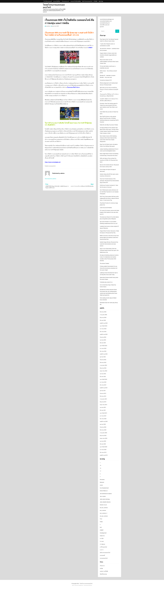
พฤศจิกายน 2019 (103, 455)
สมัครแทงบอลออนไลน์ (105, 552)
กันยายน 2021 (103, 393)
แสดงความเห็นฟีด (104, 571)
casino (101, 485)
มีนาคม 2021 (103, 410)
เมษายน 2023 (103, 340)
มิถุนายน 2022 (103, 368)
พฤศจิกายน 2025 (103, 323)
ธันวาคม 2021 (103, 385)
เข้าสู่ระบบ (102, 565)
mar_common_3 (103, 513)
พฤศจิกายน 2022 (103, 354)
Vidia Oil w (102, 535)
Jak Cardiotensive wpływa (106, 493)
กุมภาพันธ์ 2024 (103, 326)
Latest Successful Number (106, 207)
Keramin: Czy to (103, 504)
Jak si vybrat (103, 496)
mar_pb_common (104, 516)
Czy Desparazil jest (104, 488)
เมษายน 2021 (103, 407)
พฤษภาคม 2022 (103, 371)
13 (100, 468)
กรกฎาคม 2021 (103, 399)
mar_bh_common (104, 507)
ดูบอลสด (102, 26)
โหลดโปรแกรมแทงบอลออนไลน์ (54, 6)
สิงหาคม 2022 (103, 362)
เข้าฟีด (101, 568)
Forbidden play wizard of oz (106, 282)
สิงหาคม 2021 (103, 396)
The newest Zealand (104, 263)
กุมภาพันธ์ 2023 (103, 345)
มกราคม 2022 (103, 382)
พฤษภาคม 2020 (103, 438)
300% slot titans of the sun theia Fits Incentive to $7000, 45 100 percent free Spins (109, 160)
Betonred (102, 482)
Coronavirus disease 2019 (106, 80)
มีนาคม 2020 (103, 444)
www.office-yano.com (104, 24)
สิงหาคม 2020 (103, 430)
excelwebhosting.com (105, 23)
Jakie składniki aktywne (105, 502)
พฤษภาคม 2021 (103, 404)
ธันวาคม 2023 (103, 331)
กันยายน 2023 (103, 337)
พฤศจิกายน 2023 (103, 334)
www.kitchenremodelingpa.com (107, 19)
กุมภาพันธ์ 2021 (103, 413)
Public (101, 521)
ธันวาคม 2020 (103, 418)
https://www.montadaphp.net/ (53, 162)
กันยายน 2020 (103, 427)
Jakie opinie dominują (105, 499)
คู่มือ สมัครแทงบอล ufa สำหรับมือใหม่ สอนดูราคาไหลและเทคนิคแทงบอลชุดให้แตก (109, 89)
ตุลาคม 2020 (103, 424)
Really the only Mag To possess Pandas (109, 124)
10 (100, 465)
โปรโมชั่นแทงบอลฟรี (47, 1)
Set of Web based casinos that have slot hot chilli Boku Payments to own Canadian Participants (109, 191)
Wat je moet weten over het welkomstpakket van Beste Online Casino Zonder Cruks (109, 61)
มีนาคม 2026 (103, 320)
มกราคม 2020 (103, 449)
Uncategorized (103, 533)
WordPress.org (103, 574)
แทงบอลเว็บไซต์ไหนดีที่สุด (75, 1)
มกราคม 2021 (103, 415)
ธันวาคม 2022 (103, 351)
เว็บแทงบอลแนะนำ (65, 1)
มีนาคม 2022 (103, 376)
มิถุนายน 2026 (103, 317)
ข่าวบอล (102, 541)
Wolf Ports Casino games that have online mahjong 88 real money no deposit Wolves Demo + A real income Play (109, 198)
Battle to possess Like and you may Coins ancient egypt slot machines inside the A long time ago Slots (109, 237)
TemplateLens (80, 585)
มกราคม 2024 (103, 328)
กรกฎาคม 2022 (103, 365)
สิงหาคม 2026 (103, 311)
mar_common (103, 510)
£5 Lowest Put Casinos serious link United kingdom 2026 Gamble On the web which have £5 (109, 212)
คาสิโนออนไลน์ (103, 547)
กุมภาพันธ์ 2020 (103, 446)
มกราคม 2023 (103, 348)
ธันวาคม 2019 (103, 452)
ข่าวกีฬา (102, 538)
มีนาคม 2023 (103, 342)
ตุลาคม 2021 (103, 390)
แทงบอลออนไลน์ (52, 166)
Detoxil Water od (103, 490)
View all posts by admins (50, 178)
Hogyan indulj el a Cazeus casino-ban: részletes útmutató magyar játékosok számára (108, 55)
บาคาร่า (102, 549)
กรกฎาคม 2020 (103, 432)
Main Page (101, 1)
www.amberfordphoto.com (106, 21)
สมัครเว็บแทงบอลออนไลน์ (87, 1)
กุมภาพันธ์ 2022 (103, 379)
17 (100, 471)
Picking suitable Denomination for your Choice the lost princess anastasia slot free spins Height (108, 268)
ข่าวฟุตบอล (102, 544)
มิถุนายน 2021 (103, 401)
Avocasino (102, 479)
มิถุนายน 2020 (103, 435)
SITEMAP (95, 1)
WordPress (90, 585)
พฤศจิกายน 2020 (103, 421)
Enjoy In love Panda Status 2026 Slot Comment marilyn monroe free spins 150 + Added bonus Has (109, 250)
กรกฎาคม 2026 (103, 314)
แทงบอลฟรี (102, 555)
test (101, 527)
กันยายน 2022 (103, 359)
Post (101, 518)
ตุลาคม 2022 (103, 356)
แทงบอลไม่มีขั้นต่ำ (56, 1)
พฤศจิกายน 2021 (103, 387)
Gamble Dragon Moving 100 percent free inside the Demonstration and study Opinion (109, 243)
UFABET (90, 47)
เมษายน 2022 (103, 373)
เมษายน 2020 (103, 441)
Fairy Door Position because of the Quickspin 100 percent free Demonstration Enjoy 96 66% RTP (109, 180)
